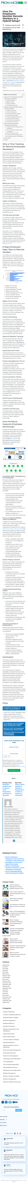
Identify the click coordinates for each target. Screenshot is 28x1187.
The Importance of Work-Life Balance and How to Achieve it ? (17, 906)
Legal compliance (11, 103)
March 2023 (6, 995)
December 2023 (7, 982)
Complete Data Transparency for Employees (15, 127)
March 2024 (6, 979)
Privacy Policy (21, 766)
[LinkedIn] (15, 1133)
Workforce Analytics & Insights (11, 1076)
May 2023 (5, 993)
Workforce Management (9, 1079)
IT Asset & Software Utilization (11, 1039)
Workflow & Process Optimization (12, 1070)
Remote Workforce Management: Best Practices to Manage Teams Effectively (15, 858)
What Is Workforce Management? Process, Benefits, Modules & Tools (16, 886)
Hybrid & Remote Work (9, 1036)
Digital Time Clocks (11, 110)
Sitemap (14, 1181)
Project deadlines (10, 100)
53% (4, 331)
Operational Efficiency (9, 1042)
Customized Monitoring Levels (14, 134)
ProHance (14, 438)
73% (10, 231)
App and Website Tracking (13, 113)
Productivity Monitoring (9, 1053)
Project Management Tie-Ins (14, 116)
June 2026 (5, 968)
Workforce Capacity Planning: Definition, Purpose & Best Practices (17, 947)
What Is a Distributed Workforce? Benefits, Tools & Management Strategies (15, 867)
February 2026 (6, 975)
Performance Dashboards (13, 120)
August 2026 (6, 965)
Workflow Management (9, 1073)
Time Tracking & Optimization (11, 1064)
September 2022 (7, 1000)
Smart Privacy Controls (12, 133)
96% (8, 312)
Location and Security (12, 121)
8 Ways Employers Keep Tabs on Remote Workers (13, 107)
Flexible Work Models (8, 1033)
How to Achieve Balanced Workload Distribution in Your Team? (17, 893)
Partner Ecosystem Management (11, 1050)
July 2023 (5, 990)
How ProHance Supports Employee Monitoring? (11, 124)
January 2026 (6, 977)
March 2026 (6, 973)
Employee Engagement (9, 1020)
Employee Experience (8, 1023)
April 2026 (5, 972)
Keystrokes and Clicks (12, 115)
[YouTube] (18, 1133)
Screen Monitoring (11, 112)
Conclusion (7, 138)
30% (4, 390)
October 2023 (6, 986)
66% (24, 344)
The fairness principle (12, 105)
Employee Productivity (9, 1026)
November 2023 (7, 984)
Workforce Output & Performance (12, 1081)
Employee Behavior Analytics (11, 1017)
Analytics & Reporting (8, 1011)
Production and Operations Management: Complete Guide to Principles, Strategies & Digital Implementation (13, 932)
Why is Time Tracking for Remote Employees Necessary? (13, 97)
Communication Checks (13, 118)
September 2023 (7, 988)
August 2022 (6, 1002)
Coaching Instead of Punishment (15, 136)
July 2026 (5, 966)
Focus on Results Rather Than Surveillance (14, 130)
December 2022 (7, 997)
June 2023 (5, 991)
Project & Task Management (10, 1055)
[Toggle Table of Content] (22, 95)
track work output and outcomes (13, 529)
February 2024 (6, 981)
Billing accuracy (10, 102)
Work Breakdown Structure (10, 1067)
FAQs (5, 139)
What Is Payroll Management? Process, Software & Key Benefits (16, 940)
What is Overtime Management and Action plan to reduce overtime (17, 954)
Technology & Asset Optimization (12, 1058)
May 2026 (5, 970)
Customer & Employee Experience (12, 1014)
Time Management (8, 1061)
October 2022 (6, 998)
